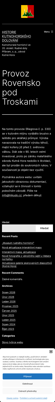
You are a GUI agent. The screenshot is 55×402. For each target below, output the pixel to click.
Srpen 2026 (8, 292)
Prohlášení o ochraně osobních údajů (33, 398)
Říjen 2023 (8, 329)
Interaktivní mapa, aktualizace (19, 252)
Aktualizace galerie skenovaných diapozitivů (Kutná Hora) (27, 265)
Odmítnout (27, 383)
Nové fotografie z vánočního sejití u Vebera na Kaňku (26, 257)
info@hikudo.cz (12, 195)
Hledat (5, 222)
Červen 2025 (9, 310)
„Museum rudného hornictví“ (18, 243)
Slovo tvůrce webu (12, 342)
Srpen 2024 (8, 324)
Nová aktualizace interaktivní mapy (22, 247)
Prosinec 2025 (10, 306)
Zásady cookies (12, 398)
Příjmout (27, 376)
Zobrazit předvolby (27, 391)
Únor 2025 (8, 315)
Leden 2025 (8, 319)
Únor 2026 (8, 297)
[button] (51, 351)
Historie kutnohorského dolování (16, 36)
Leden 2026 (8, 301)
